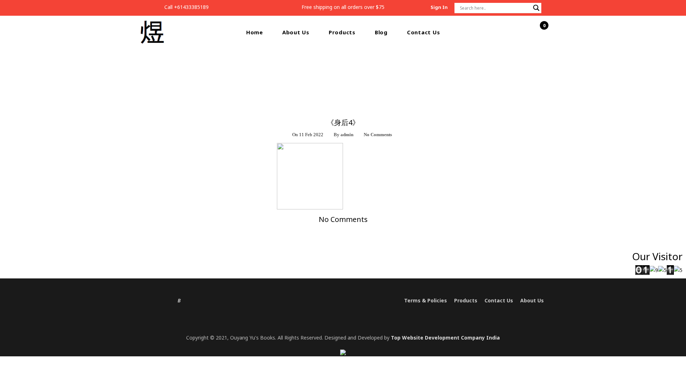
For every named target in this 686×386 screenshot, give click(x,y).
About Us (295, 32)
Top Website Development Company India (445, 337)
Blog (381, 32)
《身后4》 (356, 74)
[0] (540, 32)
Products (342, 32)
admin (346, 134)
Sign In (439, 7)
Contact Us (423, 32)
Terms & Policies (425, 300)
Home (254, 32)
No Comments (378, 134)
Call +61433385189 (186, 7)
